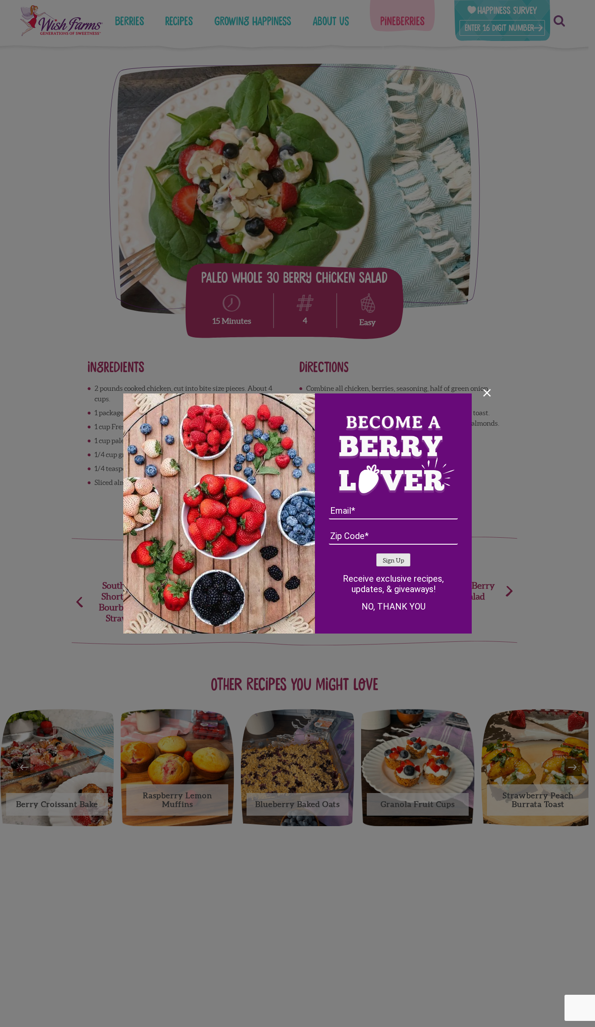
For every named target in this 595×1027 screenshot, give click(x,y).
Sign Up (393, 560)
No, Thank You (394, 606)
